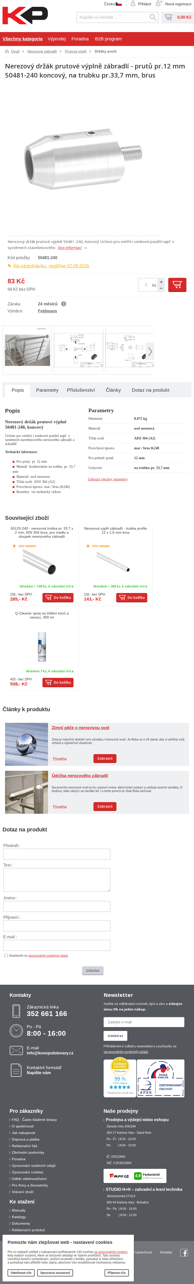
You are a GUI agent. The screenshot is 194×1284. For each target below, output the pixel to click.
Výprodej (57, 38)
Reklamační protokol (28, 1230)
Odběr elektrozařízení (29, 1179)
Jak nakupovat (23, 1133)
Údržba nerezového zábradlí (80, 775)
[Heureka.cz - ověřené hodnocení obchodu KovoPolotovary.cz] (120, 1096)
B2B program (108, 38)
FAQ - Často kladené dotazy (34, 1120)
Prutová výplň (76, 51)
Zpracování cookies (27, 1172)
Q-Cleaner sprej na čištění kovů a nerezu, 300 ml (42, 615)
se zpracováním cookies (110, 1252)
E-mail (50, 1050)
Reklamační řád (24, 1146)
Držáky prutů (106, 51)
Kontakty (166, 1252)
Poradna (80, 38)
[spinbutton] (147, 285)
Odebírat (115, 1035)
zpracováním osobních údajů (48, 955)
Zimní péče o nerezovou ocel (80, 727)
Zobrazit (105, 758)
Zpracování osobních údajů (34, 1166)
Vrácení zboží (23, 1192)
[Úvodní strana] (25, 16)
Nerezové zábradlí (42, 51)
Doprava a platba (25, 1139)
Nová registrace (178, 4)
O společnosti (23, 1126)
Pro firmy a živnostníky (30, 1185)
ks (154, 285)
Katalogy (19, 1217)
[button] (160, 282)
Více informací (70, 247)
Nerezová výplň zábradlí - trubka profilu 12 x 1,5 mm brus (115, 530)
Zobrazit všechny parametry (108, 479)
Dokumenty (21, 1223)
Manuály (19, 1210)
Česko (109, 4)
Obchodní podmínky (28, 1152)
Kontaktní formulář (44, 1070)
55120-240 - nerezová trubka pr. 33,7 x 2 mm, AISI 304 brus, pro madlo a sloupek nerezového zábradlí (42, 532)
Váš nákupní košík (169, 17)
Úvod (15, 51)
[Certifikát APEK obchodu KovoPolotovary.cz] (160, 1096)
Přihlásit (144, 4)
